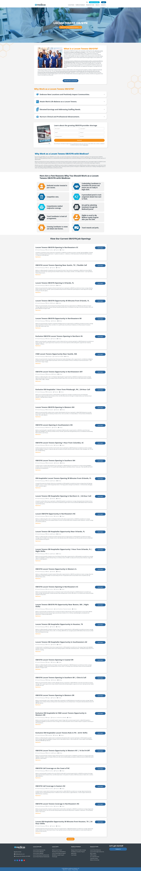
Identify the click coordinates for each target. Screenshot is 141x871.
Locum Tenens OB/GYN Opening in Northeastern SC (56, 247)
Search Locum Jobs (94, 2)
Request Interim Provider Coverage (78, 850)
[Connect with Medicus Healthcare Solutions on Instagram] (19, 860)
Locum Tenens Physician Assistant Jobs (41, 856)
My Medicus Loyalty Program (58, 855)
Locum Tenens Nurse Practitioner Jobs (41, 855)
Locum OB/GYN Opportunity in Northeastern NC (55, 514)
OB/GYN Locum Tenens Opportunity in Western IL (56, 569)
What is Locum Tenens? (57, 850)
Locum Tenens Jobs (37, 846)
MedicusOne (73, 853)
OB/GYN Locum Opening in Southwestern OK (54, 425)
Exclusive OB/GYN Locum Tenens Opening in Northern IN (59, 336)
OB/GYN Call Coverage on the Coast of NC (52, 768)
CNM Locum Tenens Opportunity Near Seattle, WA (56, 354)
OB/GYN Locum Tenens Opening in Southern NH (55, 460)
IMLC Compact (93, 853)
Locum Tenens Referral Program (59, 853)
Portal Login (54, 856)
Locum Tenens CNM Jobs (38, 853)
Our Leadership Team (94, 856)
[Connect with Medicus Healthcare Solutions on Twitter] (22, 860)
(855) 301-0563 (18, 851)
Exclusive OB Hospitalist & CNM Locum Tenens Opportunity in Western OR (60, 714)
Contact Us (118, 849)
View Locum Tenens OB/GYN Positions (69, 27)
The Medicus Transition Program (78, 851)
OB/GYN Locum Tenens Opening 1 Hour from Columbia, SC (59, 443)
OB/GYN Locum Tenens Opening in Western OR (54, 695)
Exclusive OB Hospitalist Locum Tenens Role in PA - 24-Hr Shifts (61, 733)
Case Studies (73, 855)
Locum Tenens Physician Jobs (39, 850)
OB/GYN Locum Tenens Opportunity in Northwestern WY (59, 372)
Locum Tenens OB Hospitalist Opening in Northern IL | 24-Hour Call (63, 496)
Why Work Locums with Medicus (59, 851)
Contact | (70, 869)
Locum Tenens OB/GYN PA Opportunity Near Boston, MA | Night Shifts (62, 605)
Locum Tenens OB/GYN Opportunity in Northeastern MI (58, 318)
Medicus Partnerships (94, 860)
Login (103, 2)
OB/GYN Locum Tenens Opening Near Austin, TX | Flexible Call (61, 265)
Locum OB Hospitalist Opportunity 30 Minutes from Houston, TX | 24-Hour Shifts (64, 822)
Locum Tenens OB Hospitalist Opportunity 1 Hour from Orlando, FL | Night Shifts (63, 550)
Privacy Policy (75, 869)
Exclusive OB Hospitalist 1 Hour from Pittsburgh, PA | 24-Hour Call (62, 389)
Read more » (38, 257)
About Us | (65, 869)
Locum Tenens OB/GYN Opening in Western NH (54, 407)
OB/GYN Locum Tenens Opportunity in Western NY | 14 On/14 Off (62, 750)
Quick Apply (100, 247)
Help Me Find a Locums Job (70, 80)
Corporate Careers (94, 858)
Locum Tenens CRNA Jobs (38, 851)
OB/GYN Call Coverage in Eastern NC (50, 786)
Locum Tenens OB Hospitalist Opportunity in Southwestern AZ (61, 642)
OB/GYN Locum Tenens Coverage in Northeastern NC (57, 804)
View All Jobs (70, 839)
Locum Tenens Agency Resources (97, 851)
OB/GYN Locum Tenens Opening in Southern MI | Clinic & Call (60, 677)
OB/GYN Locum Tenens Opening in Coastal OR (54, 660)
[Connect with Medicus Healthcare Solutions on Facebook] (15, 860)
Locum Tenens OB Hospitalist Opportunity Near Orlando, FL (60, 531)
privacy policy (85, 144)
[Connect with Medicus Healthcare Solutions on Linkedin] (17, 860)
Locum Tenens (55, 846)
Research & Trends (94, 846)
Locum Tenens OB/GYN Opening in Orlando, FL (54, 283)
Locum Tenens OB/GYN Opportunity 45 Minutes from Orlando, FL (62, 301)
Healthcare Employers (76, 846)
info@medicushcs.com (20, 854)
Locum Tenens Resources (95, 850)
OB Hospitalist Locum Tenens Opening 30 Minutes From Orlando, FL (63, 478)
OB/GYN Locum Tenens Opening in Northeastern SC (56, 587)
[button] (71, 5)
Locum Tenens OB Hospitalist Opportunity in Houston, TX (59, 624)
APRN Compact (93, 855)
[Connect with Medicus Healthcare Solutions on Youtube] (24, 860)
